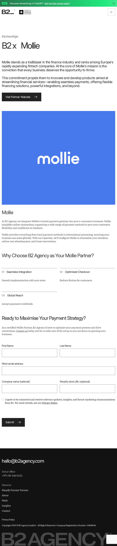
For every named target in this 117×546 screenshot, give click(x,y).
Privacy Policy (49, 402)
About (5, 495)
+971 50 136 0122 (12, 475)
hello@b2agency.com (23, 461)
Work (4, 500)
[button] (111, 12)
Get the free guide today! (57, 3)
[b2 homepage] (9, 12)
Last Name (65, 345)
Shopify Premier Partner (15, 490)
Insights (6, 505)
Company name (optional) (16, 381)
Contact (6, 510)
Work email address (12, 363)
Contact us (22, 330)
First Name (7, 345)
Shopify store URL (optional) (75, 381)
